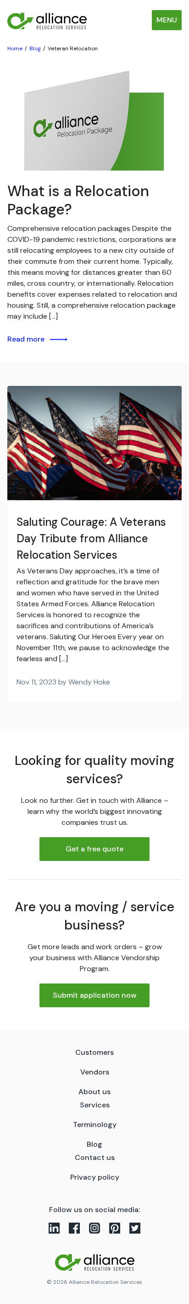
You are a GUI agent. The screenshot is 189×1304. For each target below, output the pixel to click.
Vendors (94, 1072)
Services (95, 1105)
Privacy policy (94, 1177)
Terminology (95, 1124)
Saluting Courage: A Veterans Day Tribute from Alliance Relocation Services (91, 538)
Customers (94, 1052)
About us (94, 1091)
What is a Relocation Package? (78, 200)
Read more (25, 339)
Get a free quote (94, 849)
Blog (94, 1144)
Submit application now (95, 995)
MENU (166, 20)
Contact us (95, 1157)
